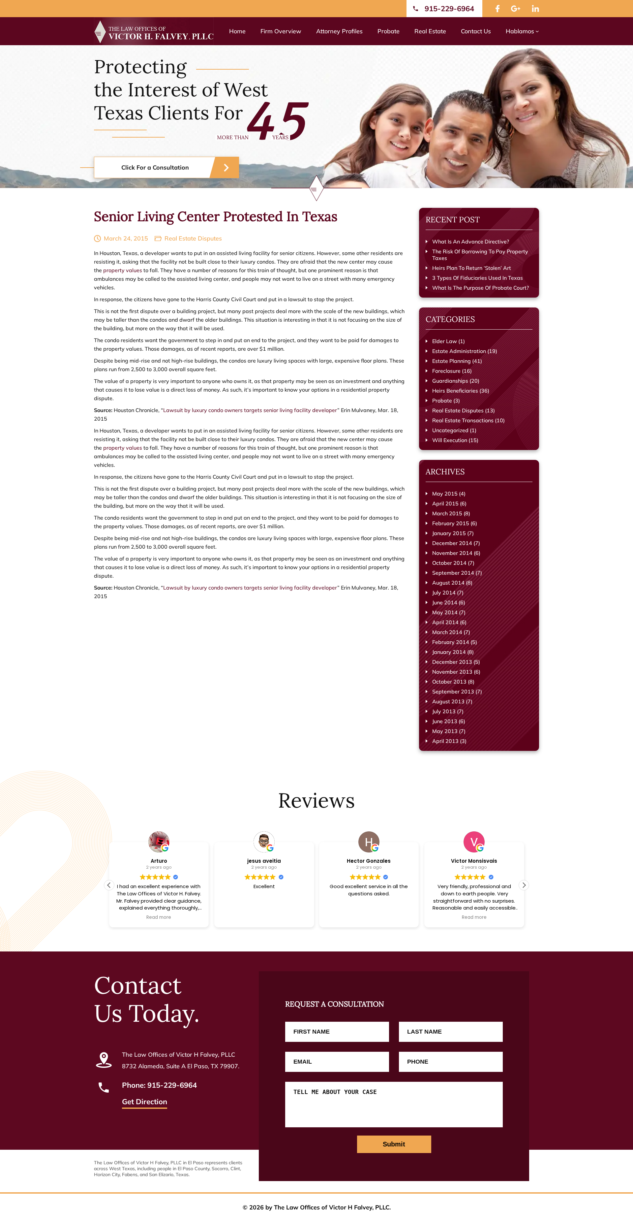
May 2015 (445, 493)
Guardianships (450, 380)
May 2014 (445, 612)
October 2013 (449, 681)
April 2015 (445, 503)
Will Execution (449, 440)
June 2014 (444, 602)
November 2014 (452, 553)
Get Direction (144, 1102)
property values (122, 270)
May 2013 (445, 731)
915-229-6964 (449, 8)
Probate (442, 400)
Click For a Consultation (155, 167)
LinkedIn (535, 8)
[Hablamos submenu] (537, 31)
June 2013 (444, 721)
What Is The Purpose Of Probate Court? (480, 287)
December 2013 (452, 662)
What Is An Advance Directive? (470, 241)
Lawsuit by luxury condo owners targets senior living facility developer (250, 410)
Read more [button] (159, 917)
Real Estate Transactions (463, 420)
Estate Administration (459, 351)
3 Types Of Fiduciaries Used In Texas (477, 277)
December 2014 (452, 543)
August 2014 (448, 582)
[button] (524, 885)
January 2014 (449, 652)
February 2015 (450, 523)
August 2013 (448, 701)
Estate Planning (451, 361)
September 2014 (453, 572)
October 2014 (449, 563)
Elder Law (444, 341)
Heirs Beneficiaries (455, 390)
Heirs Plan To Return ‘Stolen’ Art (471, 268)
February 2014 (450, 642)
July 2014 (444, 592)
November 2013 (452, 671)
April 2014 (445, 622)
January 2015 (449, 533)
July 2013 (444, 711)
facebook (497, 8)
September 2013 (453, 691)
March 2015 (447, 513)
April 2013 (445, 741)
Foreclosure (446, 371)
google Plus (515, 8)
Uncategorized (450, 430)
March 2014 (447, 632)
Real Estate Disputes (193, 238)
